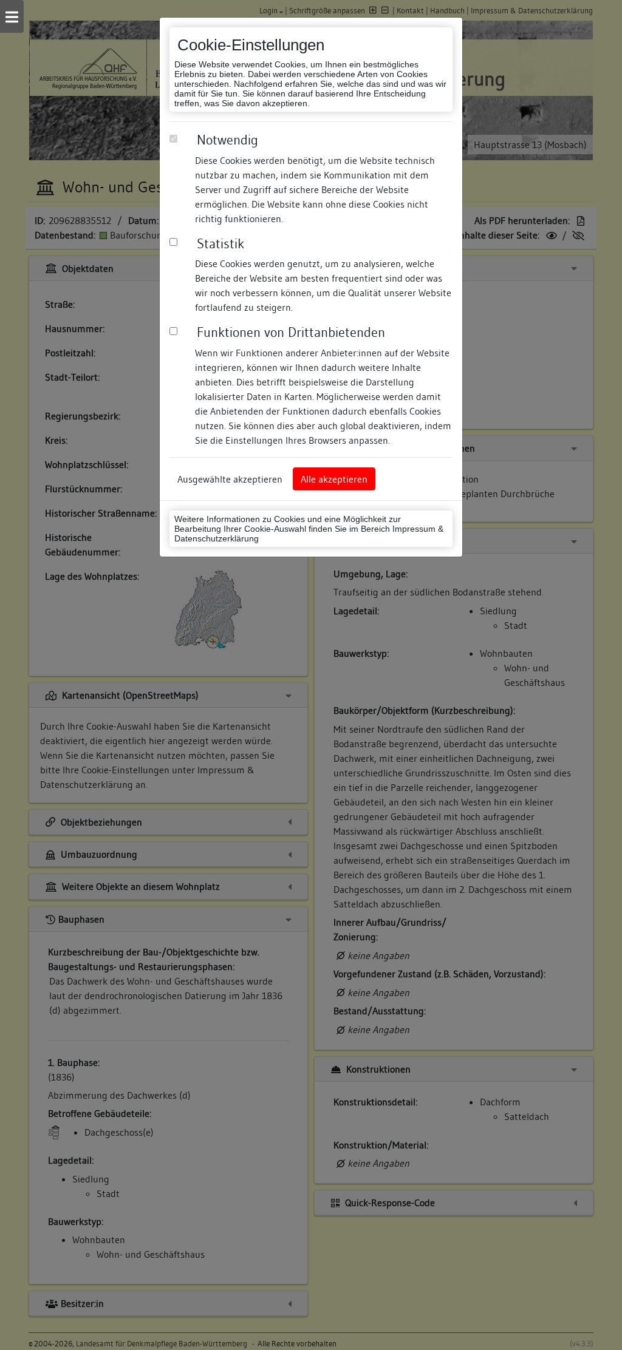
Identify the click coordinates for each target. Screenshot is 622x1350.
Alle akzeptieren (334, 479)
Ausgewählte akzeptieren (229, 479)
